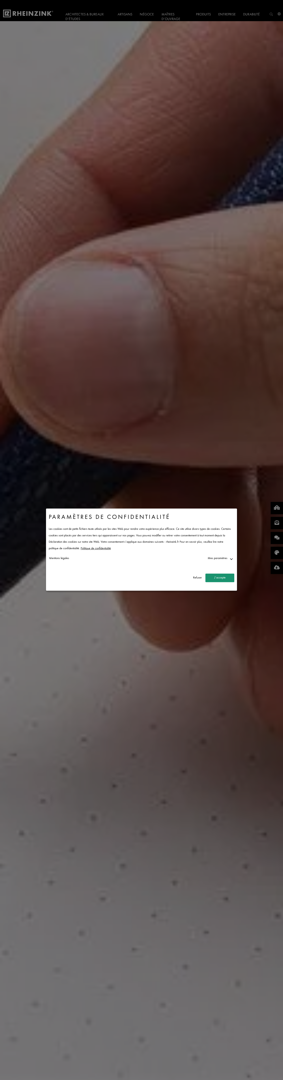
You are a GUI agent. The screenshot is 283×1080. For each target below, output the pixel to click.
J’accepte (220, 578)
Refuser (197, 578)
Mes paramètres (217, 558)
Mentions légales (59, 558)
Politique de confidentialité (96, 548)
